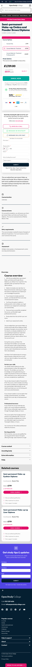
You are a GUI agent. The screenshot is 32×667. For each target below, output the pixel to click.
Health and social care (7, 625)
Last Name (4, 568)
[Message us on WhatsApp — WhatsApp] (6, 1)
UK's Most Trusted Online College (16, 19)
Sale (30, 15)
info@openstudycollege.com (15, 604)
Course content (6, 446)
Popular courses (7, 618)
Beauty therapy (5, 631)
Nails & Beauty (24, 15)
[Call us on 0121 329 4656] (2, 1)
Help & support (6, 638)
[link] (16, 488)
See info (24, 71)
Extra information (7, 455)
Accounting (4, 633)
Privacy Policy (5, 659)
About (3, 641)
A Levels (4, 15)
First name (6, 140)
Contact (4, 645)
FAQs (3, 460)
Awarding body (6, 451)
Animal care (4, 627)
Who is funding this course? (9, 157)
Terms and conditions (7, 656)
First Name (4, 562)
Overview (4, 272)
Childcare (3, 629)
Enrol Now (16, 78)
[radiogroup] (16, 49)
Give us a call (17, 126)
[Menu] (2, 5)
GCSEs (9, 15)
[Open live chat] (10, 1)
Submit (16, 164)
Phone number (7, 146)
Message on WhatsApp (17, 131)
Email (5, 151)
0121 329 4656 (19, 121)
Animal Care (15, 15)
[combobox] (16, 160)
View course (15, 492)
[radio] (4, 43)
